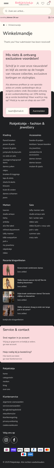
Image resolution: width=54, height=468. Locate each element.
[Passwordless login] (37, 3)
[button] (6, 3)
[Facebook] (14, 440)
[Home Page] (24, 3)
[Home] (4, 25)
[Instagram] (6, 440)
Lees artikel (22, 271)
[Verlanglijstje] (42, 3)
